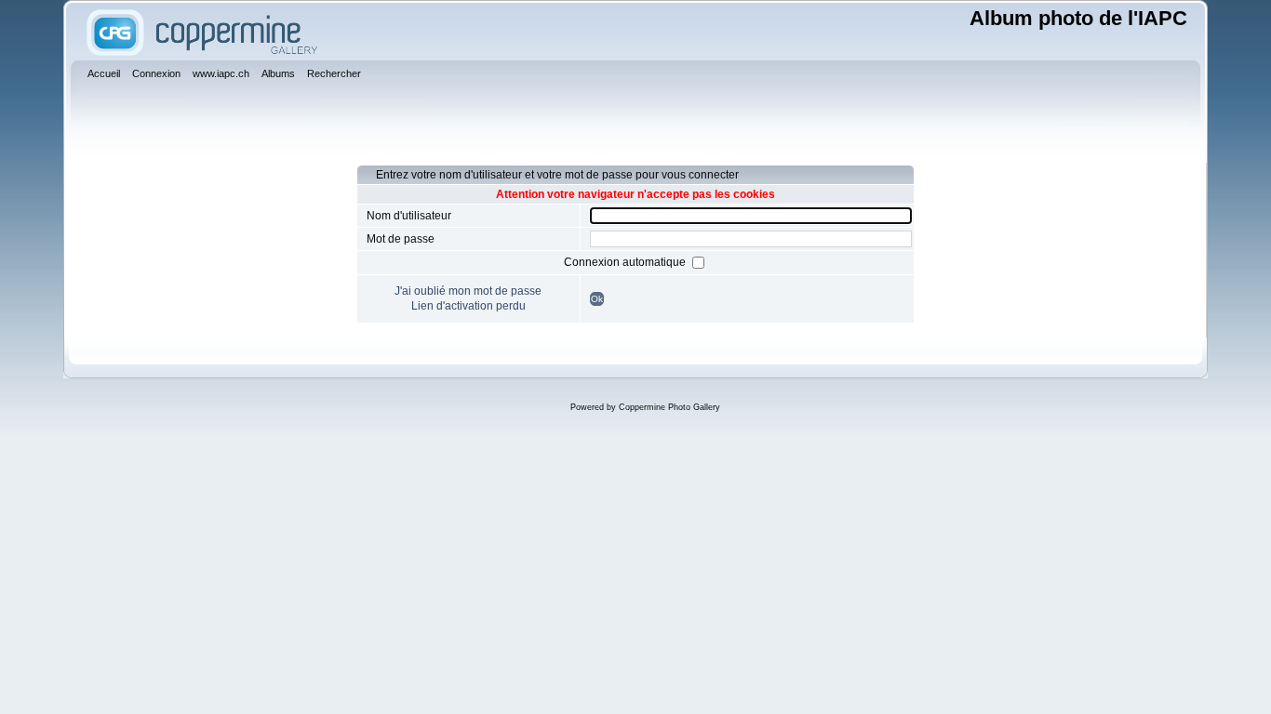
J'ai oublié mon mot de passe (468, 291)
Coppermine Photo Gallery (669, 407)
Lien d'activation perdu (468, 305)
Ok (597, 299)
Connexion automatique (626, 262)
